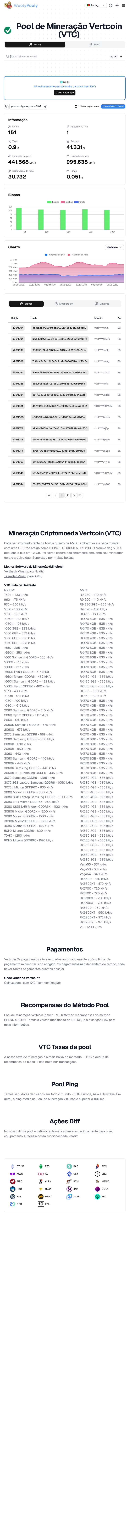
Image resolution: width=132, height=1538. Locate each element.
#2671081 (18, 406)
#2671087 (18, 372)
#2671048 (18, 473)
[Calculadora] (45, 106)
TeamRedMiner (15, 576)
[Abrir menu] (123, 5)
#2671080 (18, 417)
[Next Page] (74, 495)
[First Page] (49, 495)
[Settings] (110, 5)
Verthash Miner (15, 571)
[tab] (35, 44)
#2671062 (18, 461)
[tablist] (64, 44)
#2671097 (18, 327)
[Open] (121, 56)
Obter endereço (65, 92)
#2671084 (18, 394)
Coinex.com (12, 983)
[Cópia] (7, 106)
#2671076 (18, 439)
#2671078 (18, 428)
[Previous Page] (55, 495)
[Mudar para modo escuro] (117, 5)
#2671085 (18, 383)
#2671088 (18, 361)
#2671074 (18, 450)
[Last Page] (80, 495)
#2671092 (18, 350)
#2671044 (18, 484)
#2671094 (18, 338)
